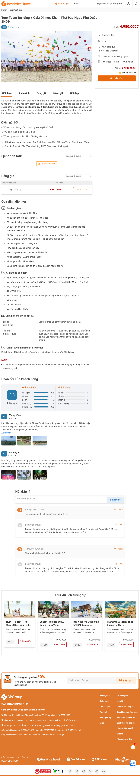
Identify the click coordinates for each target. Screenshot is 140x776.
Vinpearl (103, 712)
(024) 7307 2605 (76, 720)
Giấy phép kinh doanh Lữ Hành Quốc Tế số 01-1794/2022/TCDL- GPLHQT (32, 735)
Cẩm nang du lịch (124, 739)
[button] (4, 56)
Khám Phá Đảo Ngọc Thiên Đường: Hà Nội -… (120, 623)
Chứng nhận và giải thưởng (125, 731)
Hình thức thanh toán (126, 717)
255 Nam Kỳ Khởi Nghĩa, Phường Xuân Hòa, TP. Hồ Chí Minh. (29, 715)
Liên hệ (120, 701)
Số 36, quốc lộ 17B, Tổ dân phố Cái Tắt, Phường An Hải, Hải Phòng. (32, 725)
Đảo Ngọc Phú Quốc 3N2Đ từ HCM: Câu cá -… (86, 623)
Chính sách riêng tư (125, 706)
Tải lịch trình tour (48, 164)
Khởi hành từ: (108, 47)
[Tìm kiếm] (136, 3)
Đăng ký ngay (126, 680)
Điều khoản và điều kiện (127, 712)
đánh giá (13, 27)
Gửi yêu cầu (116, 78)
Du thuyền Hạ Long (105, 720)
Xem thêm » (7, 432)
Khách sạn (104, 701)
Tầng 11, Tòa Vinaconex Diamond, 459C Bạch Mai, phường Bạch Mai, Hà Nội (36, 720)
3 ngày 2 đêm (108, 35)
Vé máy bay (105, 696)
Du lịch (4, 10)
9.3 (4, 27)
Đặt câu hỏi (115, 499)
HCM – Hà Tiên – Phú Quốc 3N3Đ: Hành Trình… (18, 623)
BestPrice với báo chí (126, 723)
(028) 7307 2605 (63, 715)
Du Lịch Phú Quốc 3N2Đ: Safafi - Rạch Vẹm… (52, 623)
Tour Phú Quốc (15, 10)
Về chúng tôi (122, 696)
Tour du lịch (63, 3)
